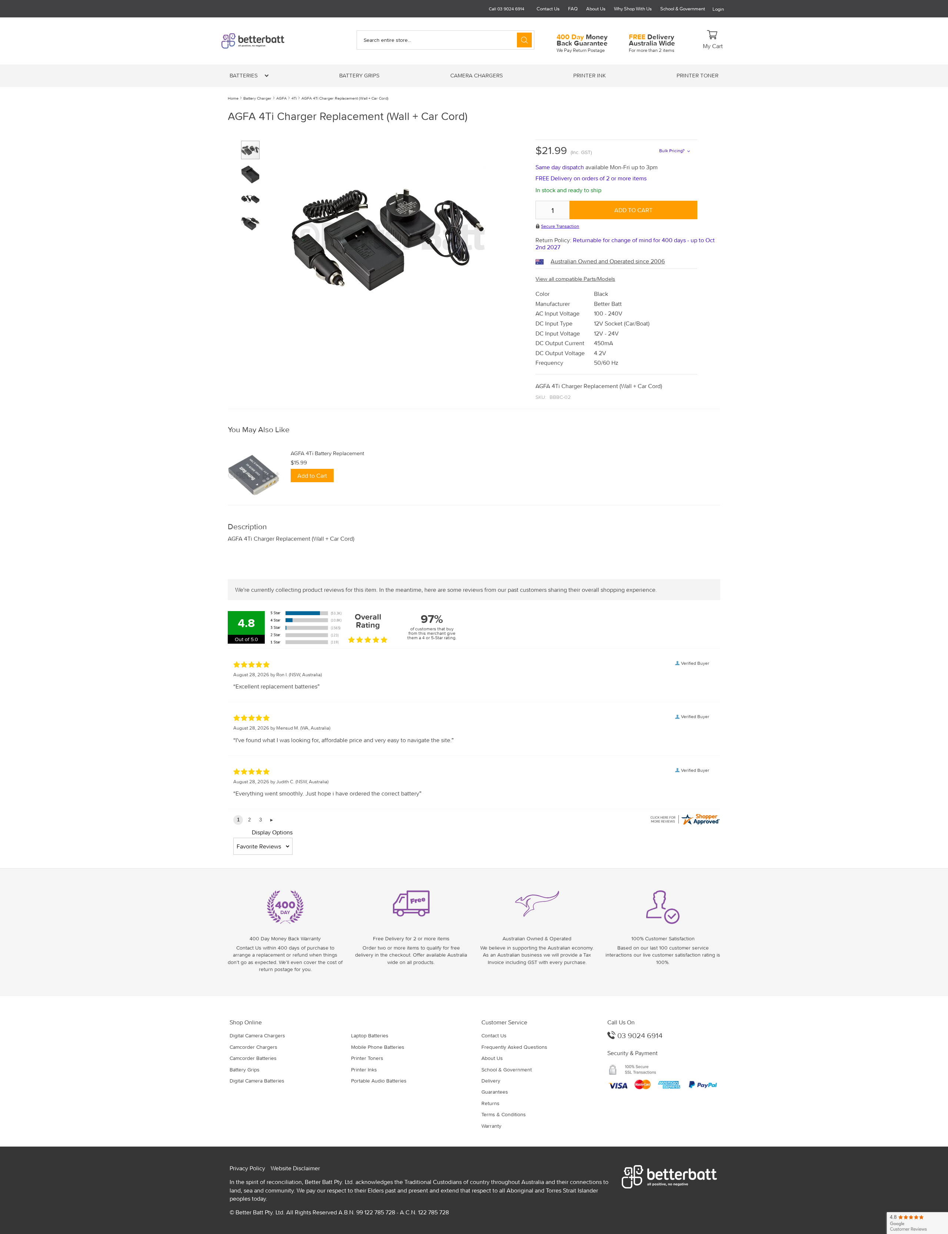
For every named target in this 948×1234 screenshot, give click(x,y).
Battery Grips (359, 75)
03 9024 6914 (638, 1035)
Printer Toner (697, 75)
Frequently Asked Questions (514, 1047)
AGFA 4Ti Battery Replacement (327, 453)
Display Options (272, 832)
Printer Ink (589, 75)
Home (233, 98)
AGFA (281, 98)
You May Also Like (259, 429)
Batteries (244, 75)
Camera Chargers (476, 75)
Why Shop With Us (633, 9)
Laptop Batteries (369, 1035)
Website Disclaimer (295, 1168)
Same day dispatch (560, 167)
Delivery (490, 1080)
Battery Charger (257, 98)
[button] (253, 171)
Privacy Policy (247, 1168)
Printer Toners (367, 1058)
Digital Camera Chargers (257, 1035)
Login (718, 9)
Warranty (491, 1126)
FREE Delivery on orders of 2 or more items (591, 178)
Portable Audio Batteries (379, 1080)
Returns (490, 1103)
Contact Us (548, 9)
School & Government (682, 9)
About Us (595, 9)
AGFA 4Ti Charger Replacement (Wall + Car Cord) (344, 98)
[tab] (474, 429)
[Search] (524, 40)
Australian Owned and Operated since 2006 (608, 261)
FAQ (573, 9)
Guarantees (494, 1091)
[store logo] (265, 41)
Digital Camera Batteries (257, 1080)
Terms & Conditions (503, 1114)
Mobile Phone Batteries (377, 1047)
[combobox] (445, 40)
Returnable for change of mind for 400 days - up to (625, 243)
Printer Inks (364, 1069)
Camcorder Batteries (253, 1058)
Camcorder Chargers (253, 1047)
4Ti (294, 98)
